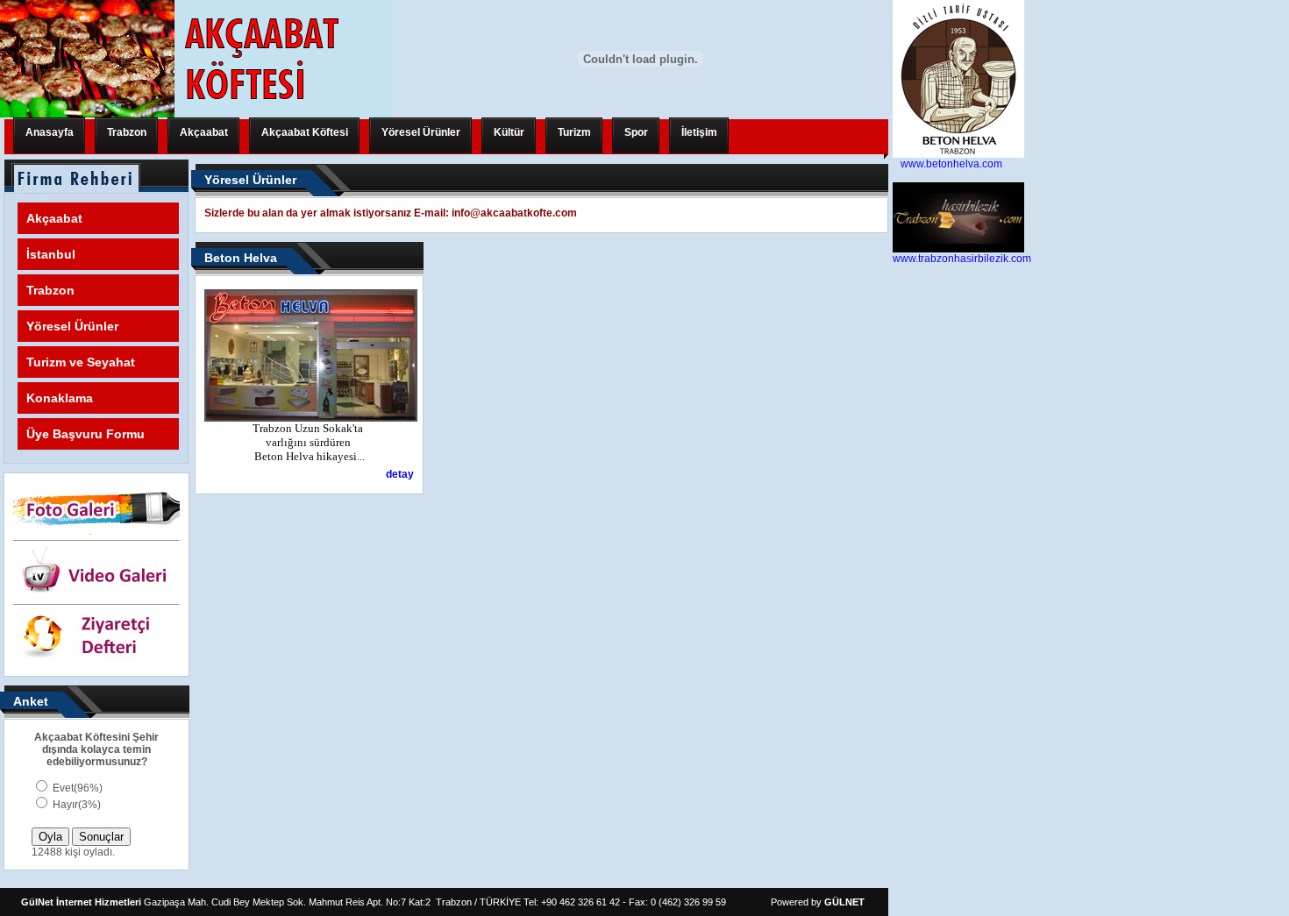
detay (400, 474)
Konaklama (59, 398)
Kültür (509, 132)
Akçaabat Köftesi (304, 132)
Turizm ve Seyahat (80, 362)
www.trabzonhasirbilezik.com (962, 258)
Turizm (574, 132)
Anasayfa (49, 132)
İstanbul (50, 254)
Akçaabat (204, 132)
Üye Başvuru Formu (85, 434)
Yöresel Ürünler (420, 132)
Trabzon (126, 132)
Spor (636, 132)
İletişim (699, 132)
